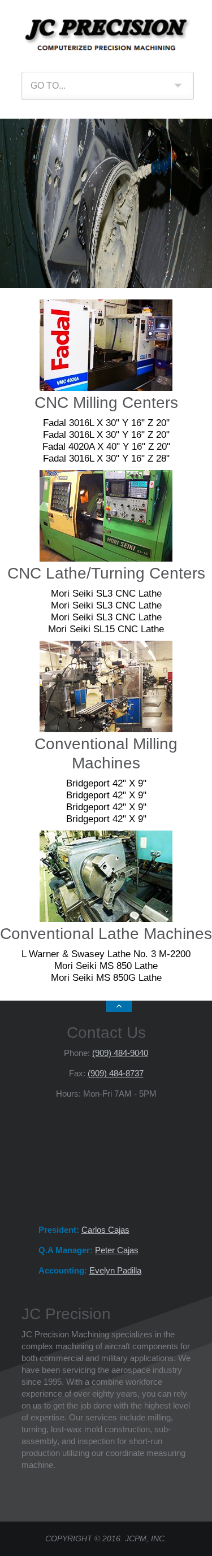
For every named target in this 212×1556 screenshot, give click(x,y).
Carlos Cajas (105, 1230)
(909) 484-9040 (120, 1053)
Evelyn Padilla (115, 1270)
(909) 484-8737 (116, 1073)
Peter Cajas (117, 1250)
